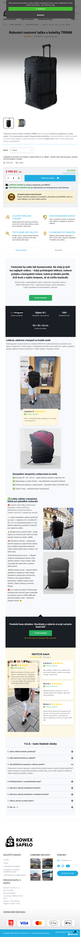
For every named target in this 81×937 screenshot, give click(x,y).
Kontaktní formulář (67, 873)
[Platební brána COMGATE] (11, 923)
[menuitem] (11, 19)
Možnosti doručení (69, 173)
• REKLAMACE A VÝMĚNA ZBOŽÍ (14, 875)
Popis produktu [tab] (21, 250)
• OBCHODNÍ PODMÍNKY (11, 866)
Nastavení (40, 15)
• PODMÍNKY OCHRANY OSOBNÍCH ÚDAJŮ (11, 871)
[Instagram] (62, 865)
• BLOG (5, 863)
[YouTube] (67, 865)
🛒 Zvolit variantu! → (40, 298)
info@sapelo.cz (66, 860)
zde (53, 5)
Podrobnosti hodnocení (50, 36)
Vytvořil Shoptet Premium (63, 932)
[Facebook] (58, 865)
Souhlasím (41, 9)
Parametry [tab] (58, 250)
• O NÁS (6, 860)
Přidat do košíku (47, 178)
